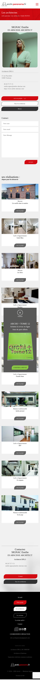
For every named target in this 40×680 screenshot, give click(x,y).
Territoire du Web (20, 675)
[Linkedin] (3, 93)
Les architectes (20, 609)
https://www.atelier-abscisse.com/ (14, 89)
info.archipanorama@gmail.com (20, 638)
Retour (20, 109)
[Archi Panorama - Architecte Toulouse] (20, 3)
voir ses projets (18, 98)
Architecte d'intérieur (20, 653)
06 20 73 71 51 (8, 84)
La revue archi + (20, 620)
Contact (20, 576)
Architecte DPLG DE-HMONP (20, 649)
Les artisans (20, 615)
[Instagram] (5, 93)
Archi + (19, 671)
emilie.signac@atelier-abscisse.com (14, 86)
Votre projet (20, 602)
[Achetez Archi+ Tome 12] (20, 346)
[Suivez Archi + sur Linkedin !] (16, 629)
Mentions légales (28, 671)
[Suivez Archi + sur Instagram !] (22, 629)
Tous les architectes (19, 103)
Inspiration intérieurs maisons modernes (20, 657)
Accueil (20, 597)
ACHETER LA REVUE (20, 367)
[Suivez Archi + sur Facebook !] (20, 629)
